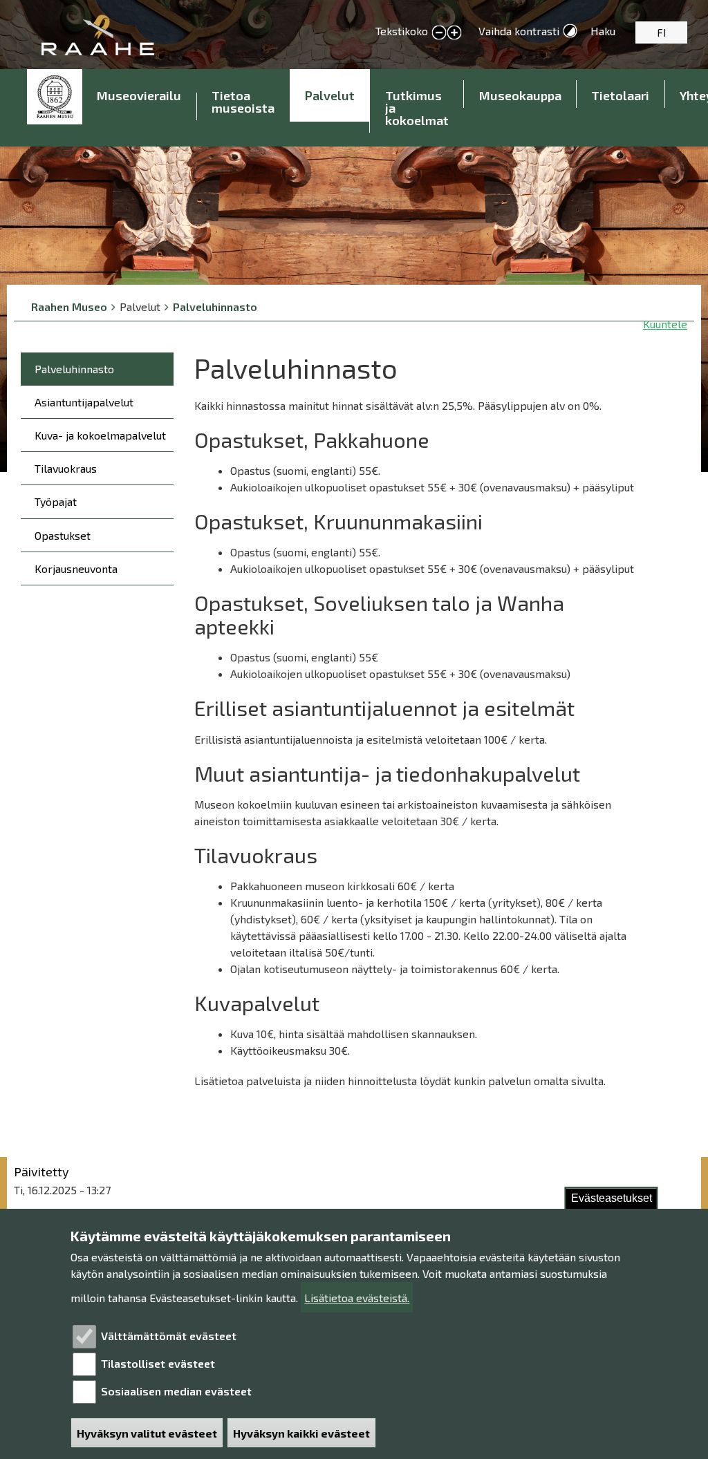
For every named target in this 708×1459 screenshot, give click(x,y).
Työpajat (56, 501)
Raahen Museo (69, 306)
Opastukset (63, 535)
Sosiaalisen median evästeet (176, 1390)
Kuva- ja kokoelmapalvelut (100, 435)
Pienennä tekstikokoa (439, 33)
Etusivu (54, 96)
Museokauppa (520, 95)
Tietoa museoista (243, 101)
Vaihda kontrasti (518, 30)
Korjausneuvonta (76, 568)
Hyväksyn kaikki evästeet (301, 1433)
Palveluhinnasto (215, 306)
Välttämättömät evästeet (168, 1335)
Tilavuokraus (66, 468)
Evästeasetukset (611, 1198)
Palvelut (330, 95)
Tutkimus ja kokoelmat (417, 108)
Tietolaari (620, 95)
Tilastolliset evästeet (158, 1363)
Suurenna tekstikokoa (454, 33)
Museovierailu (139, 95)
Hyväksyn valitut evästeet (147, 1433)
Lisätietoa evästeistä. (356, 1297)
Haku (602, 30)
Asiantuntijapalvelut (84, 401)
